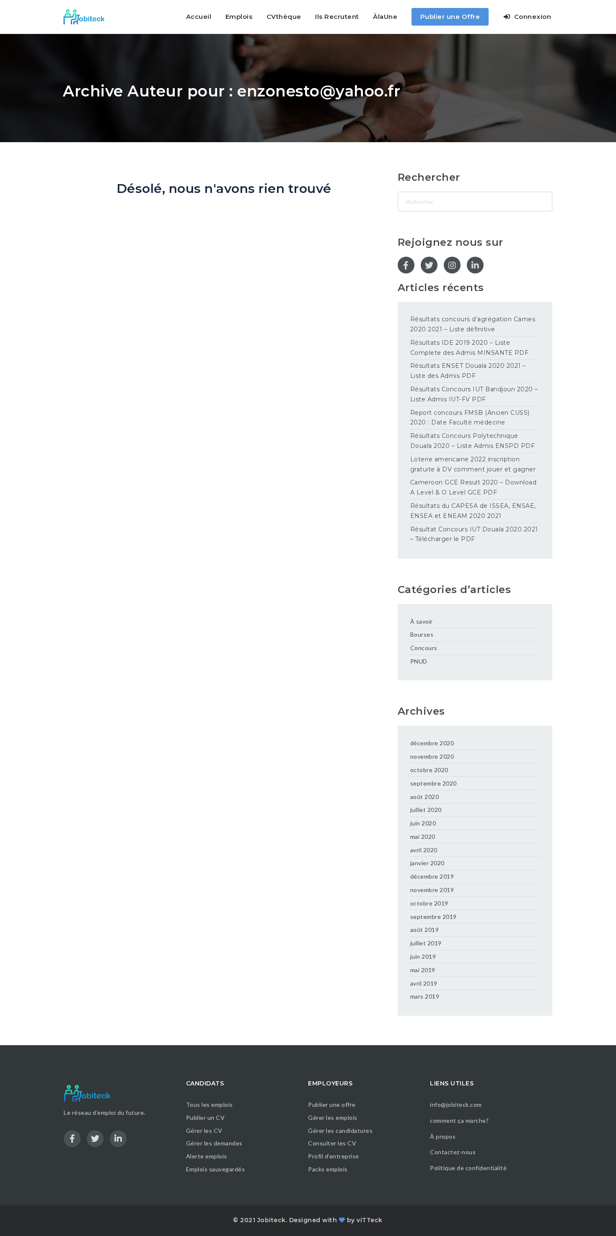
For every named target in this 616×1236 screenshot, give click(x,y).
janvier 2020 (427, 863)
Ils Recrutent (337, 17)
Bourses (422, 634)
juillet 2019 (426, 943)
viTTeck (370, 1220)
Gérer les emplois (332, 1117)
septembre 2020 (433, 783)
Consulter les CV (332, 1143)
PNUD (418, 661)
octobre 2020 (429, 769)
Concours (423, 647)
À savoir (421, 621)
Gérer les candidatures (340, 1130)
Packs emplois (328, 1169)
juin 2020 (423, 823)
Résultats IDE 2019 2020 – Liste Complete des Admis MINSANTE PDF (469, 347)
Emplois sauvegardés (215, 1169)
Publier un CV (205, 1117)
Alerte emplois (206, 1156)
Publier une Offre (450, 17)
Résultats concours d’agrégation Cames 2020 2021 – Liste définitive (473, 324)
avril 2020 (423, 849)
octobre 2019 (429, 903)
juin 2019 (423, 956)
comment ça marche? (459, 1120)
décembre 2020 (432, 743)
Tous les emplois (209, 1104)
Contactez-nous (453, 1151)
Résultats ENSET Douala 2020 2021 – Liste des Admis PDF (468, 371)
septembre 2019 (433, 916)
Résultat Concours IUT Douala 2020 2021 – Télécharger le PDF (474, 534)
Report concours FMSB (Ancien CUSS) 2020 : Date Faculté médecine (470, 418)
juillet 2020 (426, 809)
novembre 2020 (432, 756)
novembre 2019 (432, 889)
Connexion (531, 17)
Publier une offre (332, 1104)
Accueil (199, 17)
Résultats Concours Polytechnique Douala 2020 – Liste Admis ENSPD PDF (472, 441)
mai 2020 (422, 836)
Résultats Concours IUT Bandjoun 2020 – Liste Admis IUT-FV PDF (474, 394)
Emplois (239, 17)
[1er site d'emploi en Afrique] (88, 17)
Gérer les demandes (214, 1143)
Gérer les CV (204, 1130)
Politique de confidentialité (469, 1167)
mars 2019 (425, 996)
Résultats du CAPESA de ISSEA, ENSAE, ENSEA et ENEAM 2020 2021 (473, 511)
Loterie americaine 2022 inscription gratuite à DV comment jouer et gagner (473, 464)
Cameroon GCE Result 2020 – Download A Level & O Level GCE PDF (473, 487)
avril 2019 (423, 983)
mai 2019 (422, 969)
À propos (443, 1136)
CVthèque (284, 17)
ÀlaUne (385, 17)
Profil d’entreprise (333, 1156)
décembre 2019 (432, 876)
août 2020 (424, 796)
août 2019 (424, 929)
